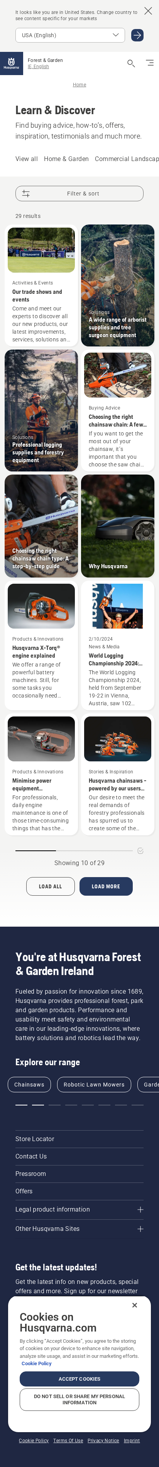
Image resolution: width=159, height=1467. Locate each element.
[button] (21, 1105)
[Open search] (131, 63)
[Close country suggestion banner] (148, 11)
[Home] (11, 63)
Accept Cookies (80, 1379)
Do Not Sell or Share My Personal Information (79, 1399)
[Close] (135, 1305)
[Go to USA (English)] (137, 35)
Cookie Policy (37, 1363)
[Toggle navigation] (149, 63)
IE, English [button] (38, 66)
